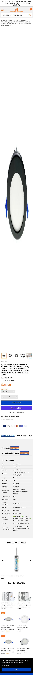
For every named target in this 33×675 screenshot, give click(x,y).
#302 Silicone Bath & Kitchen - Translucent (12, 576)
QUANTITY (4, 389)
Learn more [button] (5, 665)
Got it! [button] (16, 669)
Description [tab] (8, 436)
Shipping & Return (7, 420)
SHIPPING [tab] (22, 436)
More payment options (16, 412)
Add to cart (16, 402)
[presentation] (2, 560)
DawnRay (4, 362)
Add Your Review (6, 377)
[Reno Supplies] (16, 10)
